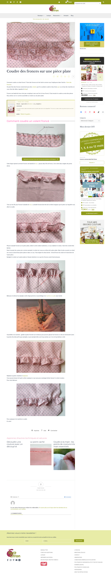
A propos (77, 550)
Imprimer (36, 430)
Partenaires (78, 569)
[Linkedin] (65, 76)
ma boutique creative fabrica (49, 559)
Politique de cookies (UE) (81, 567)
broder (30, 104)
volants (34, 87)
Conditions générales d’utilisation (84, 559)
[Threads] (20, 2)
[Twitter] (57, 76)
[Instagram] (7, 2)
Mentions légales (79, 552)
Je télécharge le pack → (92, 213)
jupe (58, 87)
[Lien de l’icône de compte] (59, 2)
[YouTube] (10, 2)
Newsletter (44, 550)
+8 (100, 77)
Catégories (83, 118)
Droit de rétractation (81, 572)
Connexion (68, 497)
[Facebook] (17, 2)
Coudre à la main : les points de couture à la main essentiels (64, 444)
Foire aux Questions (47, 552)
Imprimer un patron (46, 557)
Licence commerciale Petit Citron (88, 159)
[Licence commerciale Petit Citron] (92, 143)
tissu (36, 163)
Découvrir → (92, 162)
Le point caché (37, 442)
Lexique (43, 555)
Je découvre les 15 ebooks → (92, 99)
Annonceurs (78, 557)
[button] (103, 2)
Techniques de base (41, 19)
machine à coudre (51, 296)
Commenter (54, 430)
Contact (76, 555)
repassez (25, 376)
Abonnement (79, 540)
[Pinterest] (14, 2)
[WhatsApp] (69, 76)
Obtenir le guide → (25, 114)
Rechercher (83, 48)
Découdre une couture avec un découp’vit (15, 444)
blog (26, 89)
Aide (45, 430)
